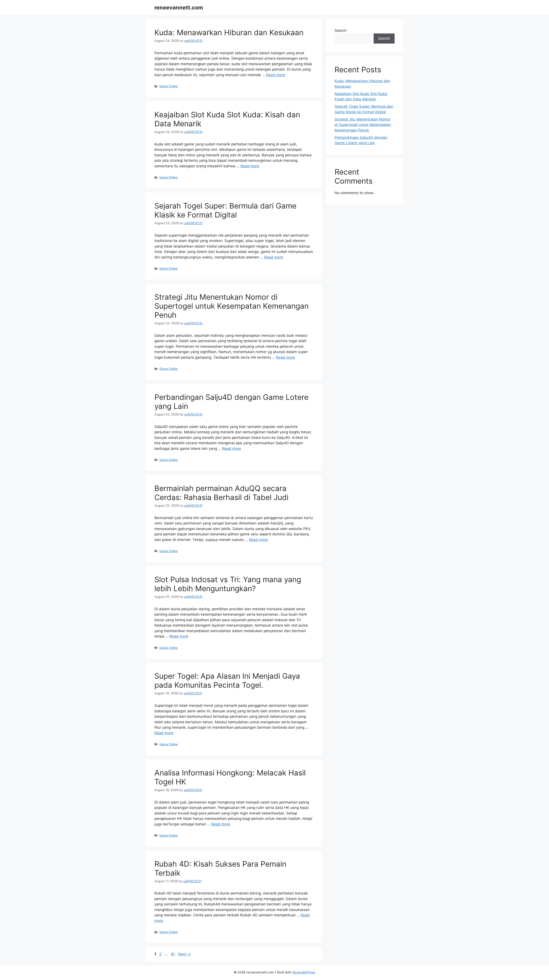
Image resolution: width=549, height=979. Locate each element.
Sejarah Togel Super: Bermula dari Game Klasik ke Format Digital (225, 210)
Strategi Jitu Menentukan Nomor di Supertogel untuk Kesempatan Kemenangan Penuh (231, 305)
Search (341, 30)
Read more (275, 75)
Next (184, 954)
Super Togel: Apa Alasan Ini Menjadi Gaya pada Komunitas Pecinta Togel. (227, 680)
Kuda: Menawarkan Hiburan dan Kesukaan (228, 32)
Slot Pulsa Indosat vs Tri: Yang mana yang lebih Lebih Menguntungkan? (227, 584)
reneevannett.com (178, 7)
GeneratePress (303, 972)
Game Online (168, 86)
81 (173, 954)
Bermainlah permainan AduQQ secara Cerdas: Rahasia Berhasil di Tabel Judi (221, 493)
